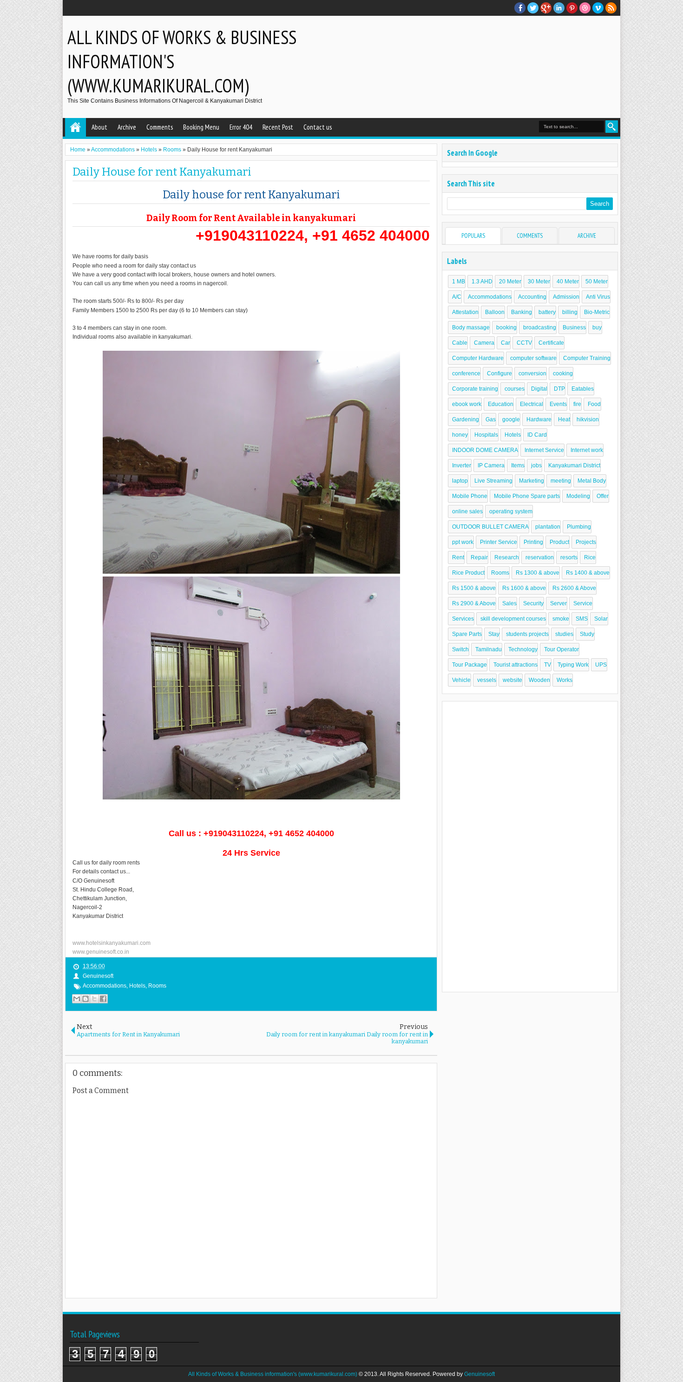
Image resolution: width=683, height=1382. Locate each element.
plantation (547, 527)
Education (500, 404)
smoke (560, 619)
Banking (521, 312)
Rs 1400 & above (588, 573)
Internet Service (544, 450)
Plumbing (579, 527)
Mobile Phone (469, 496)
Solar (601, 619)
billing (570, 312)
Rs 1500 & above (474, 588)
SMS (582, 619)
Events (558, 404)
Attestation (465, 312)
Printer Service (498, 542)
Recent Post (278, 127)
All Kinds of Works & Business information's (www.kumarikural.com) (272, 1374)
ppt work (462, 542)
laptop (460, 481)
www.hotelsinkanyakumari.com (111, 943)
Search (611, 126)
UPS (601, 665)
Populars (473, 236)
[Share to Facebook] (103, 998)
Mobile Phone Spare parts (527, 496)
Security (533, 603)
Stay (493, 634)
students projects (527, 634)
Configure (499, 373)
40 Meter (568, 281)
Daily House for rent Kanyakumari (161, 171)
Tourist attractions (515, 665)
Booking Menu (201, 127)
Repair (479, 557)
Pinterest (572, 7)
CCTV (524, 343)
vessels (486, 680)
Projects (586, 542)
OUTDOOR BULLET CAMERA (490, 527)
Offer (603, 496)
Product (559, 542)
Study (587, 634)
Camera (484, 343)
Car (505, 343)
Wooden (539, 680)
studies (564, 634)
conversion (532, 373)
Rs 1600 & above (524, 588)
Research (506, 557)
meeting (561, 481)
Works (564, 680)
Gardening (465, 419)
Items (518, 465)
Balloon (495, 312)
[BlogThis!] (85, 998)
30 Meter (539, 281)
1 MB (458, 281)
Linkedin (559, 7)
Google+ (546, 7)
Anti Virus (598, 297)
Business (574, 327)
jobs (536, 465)
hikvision (588, 419)
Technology (523, 649)
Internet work (587, 450)
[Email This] (76, 998)
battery (547, 312)
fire (577, 404)
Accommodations (104, 985)
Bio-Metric (597, 312)
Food (594, 404)
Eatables (582, 389)
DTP (559, 389)
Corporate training (475, 389)
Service (582, 603)
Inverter (461, 465)
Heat (564, 419)
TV (547, 665)
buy (597, 327)
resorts (569, 557)
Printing (533, 542)
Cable (459, 343)
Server (558, 603)
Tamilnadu (488, 649)
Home (75, 127)
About (99, 127)
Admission (566, 297)
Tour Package (469, 665)
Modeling (578, 496)
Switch (460, 649)
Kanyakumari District (574, 465)
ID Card (537, 435)
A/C (456, 297)
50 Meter (596, 281)
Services (463, 619)
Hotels (137, 985)
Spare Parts (467, 634)
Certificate (551, 343)
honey (460, 435)
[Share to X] (94, 998)
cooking (563, 373)
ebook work (466, 404)
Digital (539, 389)
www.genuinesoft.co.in (100, 952)
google (511, 419)
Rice (590, 557)
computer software (533, 358)
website (512, 680)
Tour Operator (561, 649)
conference (466, 373)
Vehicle (461, 680)
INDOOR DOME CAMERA (485, 450)
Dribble (585, 7)
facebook (519, 7)
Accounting (532, 297)
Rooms (157, 985)
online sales (467, 511)
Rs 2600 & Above (574, 588)
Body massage (471, 327)
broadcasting (539, 327)
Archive (127, 127)
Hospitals (486, 435)
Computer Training (587, 358)
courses (515, 389)
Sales (509, 603)
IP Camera (491, 465)
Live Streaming (493, 481)
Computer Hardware (478, 358)
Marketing (531, 481)
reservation (539, 557)
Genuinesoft (479, 1374)
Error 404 (241, 127)
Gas (491, 419)
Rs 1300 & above (537, 573)
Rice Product (468, 573)
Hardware (539, 419)
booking (506, 327)
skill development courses (513, 619)
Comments (159, 127)
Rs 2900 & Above (474, 603)
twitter (533, 7)
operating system (510, 511)
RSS (611, 7)
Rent (458, 557)
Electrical (531, 404)
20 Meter (510, 281)
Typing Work (573, 665)
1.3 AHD (482, 281)
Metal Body (592, 481)
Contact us (317, 127)
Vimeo (598, 7)
